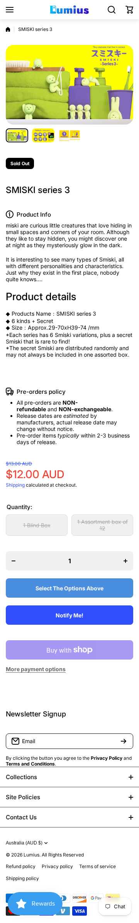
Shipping (15, 485)
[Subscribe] (123, 741)
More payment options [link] (36, 669)
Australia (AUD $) (24, 843)
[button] (129, 10)
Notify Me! (69, 615)
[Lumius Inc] (69, 10)
